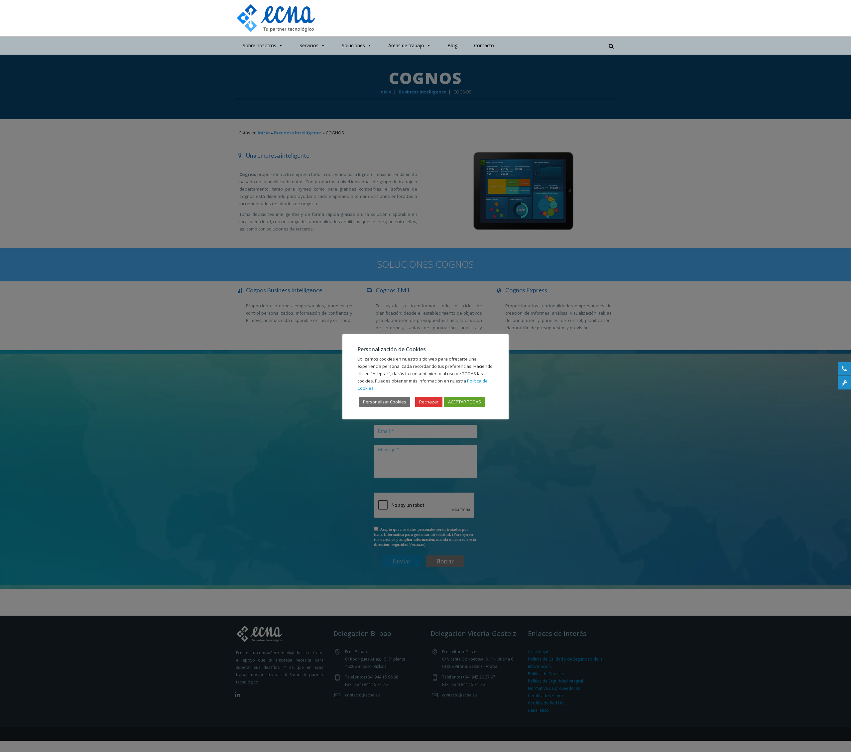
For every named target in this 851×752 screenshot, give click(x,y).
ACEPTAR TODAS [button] (464, 402)
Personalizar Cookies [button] (384, 402)
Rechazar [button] (428, 402)
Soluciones (353, 45)
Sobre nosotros (259, 45)
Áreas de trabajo (406, 45)
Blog (452, 45)
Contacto (484, 45)
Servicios (309, 45)
